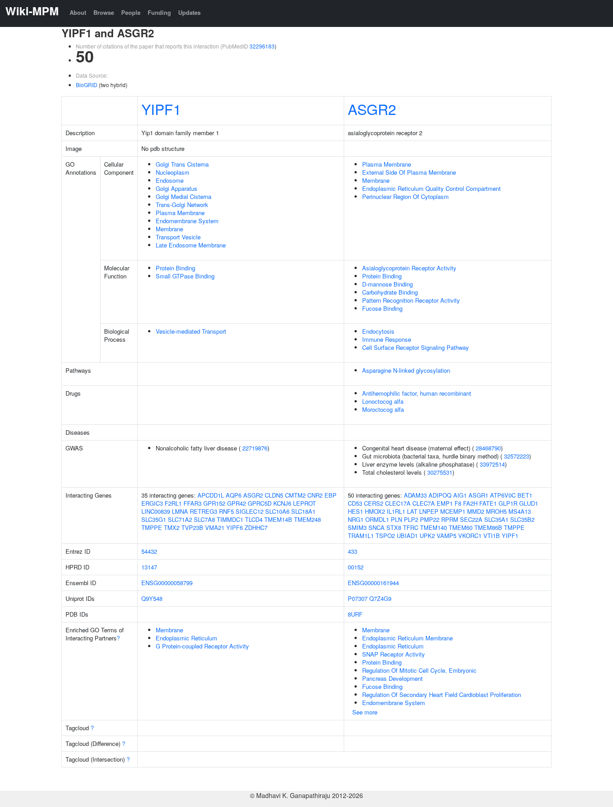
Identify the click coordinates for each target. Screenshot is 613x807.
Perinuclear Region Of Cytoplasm (405, 196)
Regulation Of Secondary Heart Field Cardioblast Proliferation (441, 694)
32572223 (516, 456)
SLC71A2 (180, 519)
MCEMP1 (452, 511)
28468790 (488, 448)
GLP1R (508, 503)
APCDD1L (210, 495)
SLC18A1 (303, 511)
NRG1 (355, 519)
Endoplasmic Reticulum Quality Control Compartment (431, 188)
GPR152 (214, 503)
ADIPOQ (440, 495)
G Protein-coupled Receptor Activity (202, 646)
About (78, 12)
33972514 (492, 464)
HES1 (355, 511)
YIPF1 (161, 108)
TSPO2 (385, 535)
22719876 (254, 448)
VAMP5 (446, 535)
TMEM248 (307, 519)
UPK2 (427, 535)
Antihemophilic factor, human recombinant (416, 393)
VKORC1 (470, 535)
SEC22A (471, 519)
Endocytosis (378, 331)
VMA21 (214, 527)
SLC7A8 (204, 519)
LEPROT (304, 503)
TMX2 (172, 527)
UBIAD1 (407, 535)
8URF (355, 614)
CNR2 (315, 495)
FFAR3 (192, 503)
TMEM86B (488, 527)
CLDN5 (274, 495)
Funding (159, 12)
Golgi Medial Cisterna (183, 196)
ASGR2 (372, 108)
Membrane (169, 229)
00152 (355, 567)
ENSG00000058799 (167, 582)
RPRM (449, 519)
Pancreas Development (392, 678)
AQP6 (233, 495)
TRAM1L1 (361, 535)
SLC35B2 (522, 519)
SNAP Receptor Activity (393, 654)
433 (352, 551)
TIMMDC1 (230, 519)
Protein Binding (175, 268)
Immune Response (386, 339)
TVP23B (192, 527)
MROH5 (496, 511)
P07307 (358, 598)
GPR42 (236, 503)
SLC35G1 (153, 519)
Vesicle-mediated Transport (191, 331)
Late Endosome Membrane (191, 245)
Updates (189, 12)
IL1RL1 (396, 511)
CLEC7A (423, 503)
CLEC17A (398, 503)
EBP (330, 495)
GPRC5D (259, 503)
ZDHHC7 (256, 527)
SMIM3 (357, 527)
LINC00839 (155, 511)
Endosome (170, 180)
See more (364, 712)
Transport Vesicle (178, 237)
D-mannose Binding (387, 284)
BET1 (524, 495)
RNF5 (226, 511)
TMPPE (151, 527)
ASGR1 (478, 495)
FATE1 (488, 503)
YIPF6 (234, 527)
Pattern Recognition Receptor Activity (411, 300)
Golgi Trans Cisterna (182, 164)
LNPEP (428, 511)
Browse (103, 12)
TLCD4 (254, 519)
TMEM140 (433, 527)
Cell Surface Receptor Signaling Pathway (415, 347)
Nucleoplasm (172, 172)
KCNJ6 (282, 503)
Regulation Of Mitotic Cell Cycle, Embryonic (419, 670)
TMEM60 (461, 527)
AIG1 (460, 495)
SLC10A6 (277, 511)
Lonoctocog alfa (382, 401)
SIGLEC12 (249, 511)
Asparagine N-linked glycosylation (406, 370)
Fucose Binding (382, 308)
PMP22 (429, 519)
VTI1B (491, 535)
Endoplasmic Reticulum (186, 638)
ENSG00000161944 (373, 582)
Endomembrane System (187, 220)
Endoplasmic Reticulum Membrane (407, 638)
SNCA (376, 527)
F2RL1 (173, 503)
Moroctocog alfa (383, 409)
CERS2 (373, 503)
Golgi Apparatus (176, 188)
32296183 (262, 46)
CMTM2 (295, 495)
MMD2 (475, 511)
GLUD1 (528, 503)
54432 (149, 551)
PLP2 (411, 519)
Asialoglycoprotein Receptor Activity (409, 268)
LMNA (180, 511)
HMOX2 (375, 511)
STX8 (393, 527)
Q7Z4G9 (380, 598)
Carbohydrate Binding (390, 292)
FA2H (470, 503)
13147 (149, 567)
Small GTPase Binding (185, 276)
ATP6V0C (503, 495)
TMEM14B (278, 519)
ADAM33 (415, 495)
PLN (396, 519)
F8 (458, 503)
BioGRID (86, 84)
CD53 (355, 503)
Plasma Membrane (180, 212)
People (130, 12)
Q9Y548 (151, 598)
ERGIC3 (152, 503)
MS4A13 (519, 511)
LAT (412, 511)
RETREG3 (203, 511)
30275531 (439, 472)
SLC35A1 (496, 519)
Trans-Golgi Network (182, 204)
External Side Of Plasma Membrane (409, 172)
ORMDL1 (377, 519)
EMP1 (445, 503)
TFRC (410, 527)
